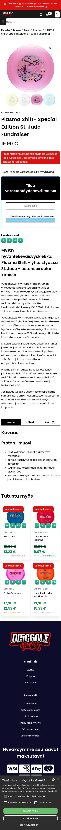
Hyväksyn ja (31, 216)
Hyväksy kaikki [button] (31, 810)
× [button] (57, 779)
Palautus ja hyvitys (30, 722)
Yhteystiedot (30, 703)
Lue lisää (52, 791)
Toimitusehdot (31, 716)
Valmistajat (30, 682)
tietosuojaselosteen (43, 216)
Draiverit (38, 30)
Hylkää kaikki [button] (30, 818)
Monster (5, 30)
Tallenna (30, 220)
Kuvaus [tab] (11, 422)
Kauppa (17, 30)
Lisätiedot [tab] (30, 422)
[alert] (30, 802)
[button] (5, 796)
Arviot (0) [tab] (50, 422)
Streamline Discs (10, 112)
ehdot (25, 216)
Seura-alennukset (30, 735)
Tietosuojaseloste (30, 710)
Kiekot (27, 30)
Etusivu (30, 669)
